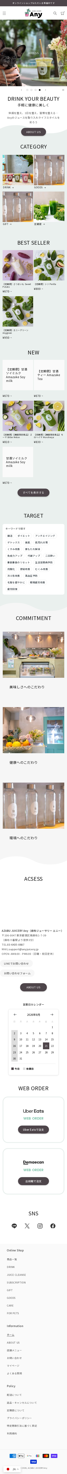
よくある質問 (14, 1373)
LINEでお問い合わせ (16, 963)
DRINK (7, 187)
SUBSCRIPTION (16, 1282)
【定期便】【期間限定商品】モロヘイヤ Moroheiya (48, 436)
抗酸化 (11, 569)
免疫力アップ (15, 555)
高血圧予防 (31, 575)
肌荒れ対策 (41, 542)
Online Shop (57, 1469)
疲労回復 (12, 589)
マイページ (13, 1365)
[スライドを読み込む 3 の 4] (36, 90)
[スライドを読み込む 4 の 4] (40, 90)
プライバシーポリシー (19, 1418)
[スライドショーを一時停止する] (63, 90)
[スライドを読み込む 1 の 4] (27, 90)
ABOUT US (33, 132)
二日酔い (50, 555)
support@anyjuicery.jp (24, 949)
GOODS (38, 187)
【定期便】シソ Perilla (45, 284)
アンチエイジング (45, 535)
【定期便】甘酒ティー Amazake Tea (48, 375)
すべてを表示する (33, 492)
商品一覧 (12, 1259)
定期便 (38, 224)
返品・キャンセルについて (22, 1402)
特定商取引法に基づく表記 (22, 1425)
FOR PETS (13, 1313)
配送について (14, 1394)
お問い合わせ (14, 1358)
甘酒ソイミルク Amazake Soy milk (16, 462)
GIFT (5, 224)
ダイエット (24, 535)
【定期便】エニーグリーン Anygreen (15, 331)
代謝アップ (34, 555)
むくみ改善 (41, 569)
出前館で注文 (33, 1181)
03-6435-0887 (15, 944)
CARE (10, 1305)
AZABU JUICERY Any (37, 1467)
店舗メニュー (14, 1350)
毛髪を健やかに (16, 582)
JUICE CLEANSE (16, 1274)
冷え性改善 (13, 575)
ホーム (10, 1334)
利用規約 (12, 1433)
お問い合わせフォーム (17, 973)
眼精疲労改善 (37, 582)
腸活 (9, 535)
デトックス (13, 542)
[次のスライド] (45, 90)
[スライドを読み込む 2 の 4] (31, 90)
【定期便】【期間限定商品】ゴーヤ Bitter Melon (17, 436)
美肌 (27, 542)
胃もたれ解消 (32, 549)
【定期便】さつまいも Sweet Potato (17, 285)
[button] (4, 13)
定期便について (15, 1410)
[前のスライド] (21, 90)
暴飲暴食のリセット (18, 562)
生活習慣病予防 (44, 562)
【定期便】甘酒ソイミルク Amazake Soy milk (16, 374)
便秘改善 (25, 569)
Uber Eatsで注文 (33, 1129)
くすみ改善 (13, 549)
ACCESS (33, 53)
